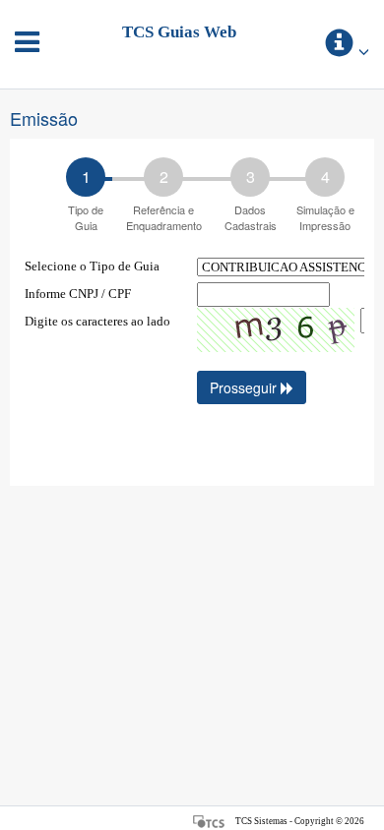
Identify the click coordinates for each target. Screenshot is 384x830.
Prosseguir (245, 387)
